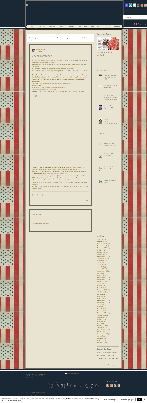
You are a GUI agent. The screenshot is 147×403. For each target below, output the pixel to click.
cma (106, 358)
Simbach (103, 355)
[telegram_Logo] (130, 5)
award (109, 355)
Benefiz (99, 352)
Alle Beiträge (33, 38)
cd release (100, 358)
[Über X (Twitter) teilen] (37, 195)
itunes (99, 362)
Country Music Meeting (110, 352)
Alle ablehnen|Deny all (127, 400)
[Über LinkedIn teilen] (42, 195)
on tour (112, 362)
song (112, 365)
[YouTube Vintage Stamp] (115, 385)
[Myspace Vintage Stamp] (118, 385)
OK (139, 400)
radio (108, 365)
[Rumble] (134, 5)
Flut (98, 355)
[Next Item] (116, 43)
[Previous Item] (100, 43)
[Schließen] (144, 399)
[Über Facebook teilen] (33, 195)
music (107, 362)
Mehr (58, 38)
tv (115, 365)
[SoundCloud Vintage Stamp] (142, 5)
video (98, 368)
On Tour (50, 38)
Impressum (29, 377)
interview (115, 358)
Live (42, 38)
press (103, 365)
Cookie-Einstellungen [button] (109, 400)
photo (98, 365)
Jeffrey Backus (40, 392)
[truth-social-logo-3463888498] (126, 5)
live (103, 362)
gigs (109, 358)
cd (113, 355)
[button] (67, 38)
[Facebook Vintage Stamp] (138, 5)
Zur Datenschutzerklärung (12, 401)
